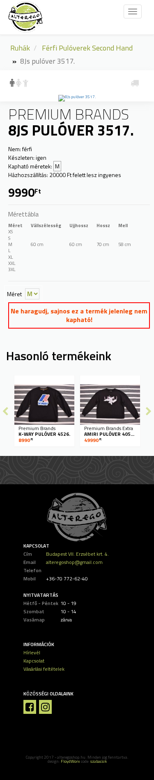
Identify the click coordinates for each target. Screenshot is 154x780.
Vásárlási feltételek (43, 669)
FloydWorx (70, 761)
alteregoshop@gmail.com (74, 562)
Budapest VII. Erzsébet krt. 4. (77, 554)
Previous (5, 411)
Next (149, 411)
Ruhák (20, 47)
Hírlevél (31, 652)
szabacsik (98, 761)
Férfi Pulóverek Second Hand (87, 47)
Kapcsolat (33, 661)
